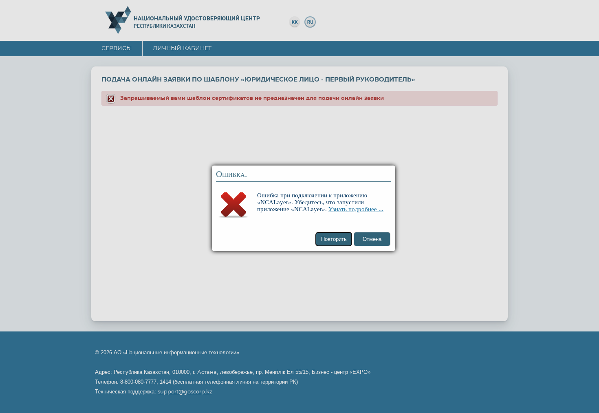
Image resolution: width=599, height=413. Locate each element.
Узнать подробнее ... (355, 209)
